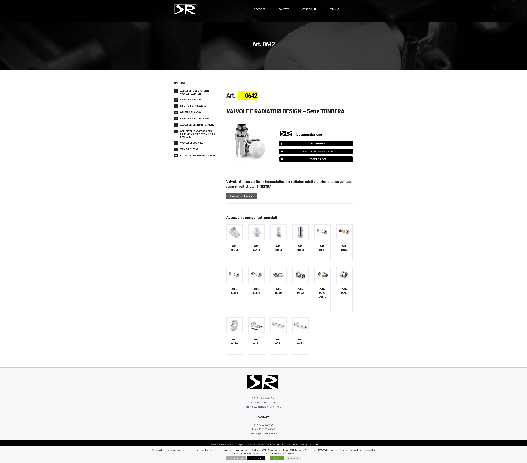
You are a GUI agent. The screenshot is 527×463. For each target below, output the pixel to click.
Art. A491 (300, 325)
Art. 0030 (278, 275)
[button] (194, 92)
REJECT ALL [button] (256, 458)
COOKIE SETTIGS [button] (236, 458)
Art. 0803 (235, 232)
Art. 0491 (256, 325)
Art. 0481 (322, 232)
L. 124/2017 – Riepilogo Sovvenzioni (303, 445)
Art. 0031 (278, 325)
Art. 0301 (344, 275)
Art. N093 (300, 232)
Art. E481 (235, 275)
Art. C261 (256, 232)
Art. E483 (256, 275)
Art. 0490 (235, 325)
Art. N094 (278, 232)
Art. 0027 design (322, 275)
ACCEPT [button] (277, 458)
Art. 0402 (300, 275)
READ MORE (293, 458)
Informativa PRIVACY (279, 445)
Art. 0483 (344, 232)
